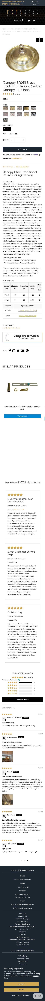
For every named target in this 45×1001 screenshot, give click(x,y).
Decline (21, 989)
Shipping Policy (16, 158)
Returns (23, 934)
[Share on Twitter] (18, 351)
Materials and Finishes (22, 929)
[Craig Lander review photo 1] (7, 756)
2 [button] (21, 860)
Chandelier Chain (22, 959)
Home (4, 29)
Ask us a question (22, 167)
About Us (22, 913)
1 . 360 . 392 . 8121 (22, 887)
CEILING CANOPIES (14, 29)
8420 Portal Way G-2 (22, 894)
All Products (22, 956)
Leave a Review (22, 945)
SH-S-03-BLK (19, 509)
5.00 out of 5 (28, 677)
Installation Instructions (11, 328)
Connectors (22, 961)
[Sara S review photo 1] (7, 799)
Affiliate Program (22, 942)
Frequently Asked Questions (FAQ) (22, 939)
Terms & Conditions (22, 924)
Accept (21, 984)
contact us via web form (22, 879)
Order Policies (8, 167)
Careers (22, 932)
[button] (8, 94)
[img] (7, 714)
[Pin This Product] (27, 351)
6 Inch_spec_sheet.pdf (27, 316)
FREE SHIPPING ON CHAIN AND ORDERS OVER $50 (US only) (13, 3)
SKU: (4, 134)
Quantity (6, 140)
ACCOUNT (17, 21)
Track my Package (22, 919)
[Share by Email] (22, 351)
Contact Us (22, 916)
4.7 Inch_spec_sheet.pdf (27, 311)
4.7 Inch (7, 129)
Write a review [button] (22, 699)
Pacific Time (23, 905)
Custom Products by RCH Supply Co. (22, 926)
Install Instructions (22, 937)
